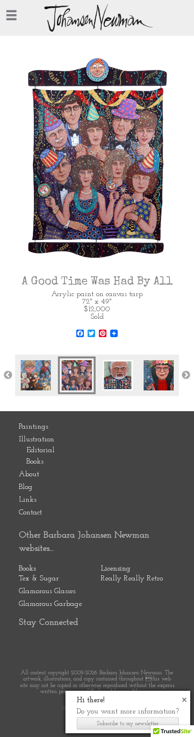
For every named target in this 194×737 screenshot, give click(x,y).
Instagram (85, 642)
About (29, 474)
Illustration (36, 439)
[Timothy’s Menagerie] (36, 375)
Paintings (33, 427)
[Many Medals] (118, 375)
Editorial (40, 450)
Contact (30, 512)
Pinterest (29, 642)
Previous (8, 375)
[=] (11, 15)
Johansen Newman (97, 18)
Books (34, 461)
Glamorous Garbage (50, 604)
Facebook (57, 642)
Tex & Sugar (39, 578)
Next (186, 375)
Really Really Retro (132, 578)
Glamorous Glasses (47, 591)
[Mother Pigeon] (159, 375)
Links (27, 500)
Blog (25, 487)
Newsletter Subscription (113, 642)
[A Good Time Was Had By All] (77, 375)
